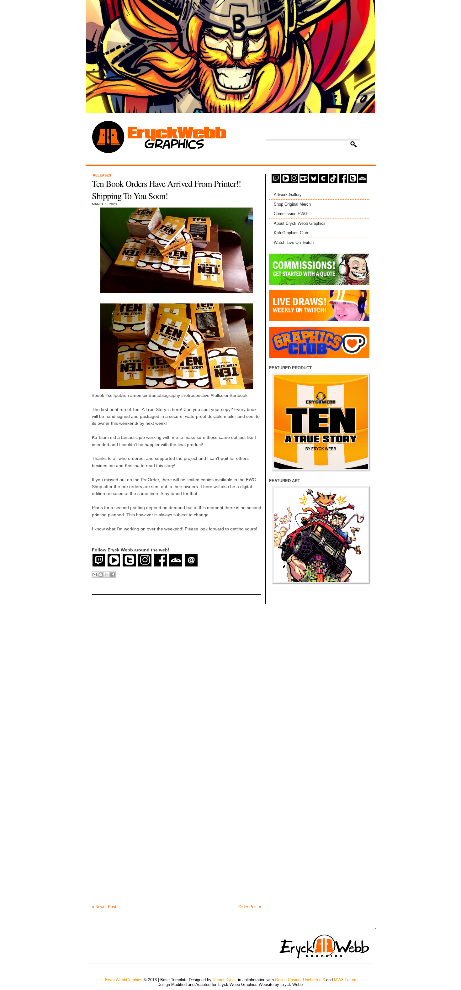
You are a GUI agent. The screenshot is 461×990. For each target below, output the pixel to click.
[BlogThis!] (101, 574)
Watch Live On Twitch (294, 242)
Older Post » (249, 906)
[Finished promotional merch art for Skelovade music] (320, 534)
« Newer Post (104, 906)
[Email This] (95, 574)
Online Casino (287, 979)
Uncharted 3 (314, 979)
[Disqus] (176, 663)
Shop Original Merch (292, 204)
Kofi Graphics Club (291, 232)
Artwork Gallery (288, 194)
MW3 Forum (345, 979)
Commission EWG (290, 213)
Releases (102, 175)
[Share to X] (106, 574)
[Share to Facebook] (112, 574)
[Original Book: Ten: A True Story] (320, 422)
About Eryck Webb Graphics (300, 223)
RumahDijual (224, 979)
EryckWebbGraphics (123, 979)
